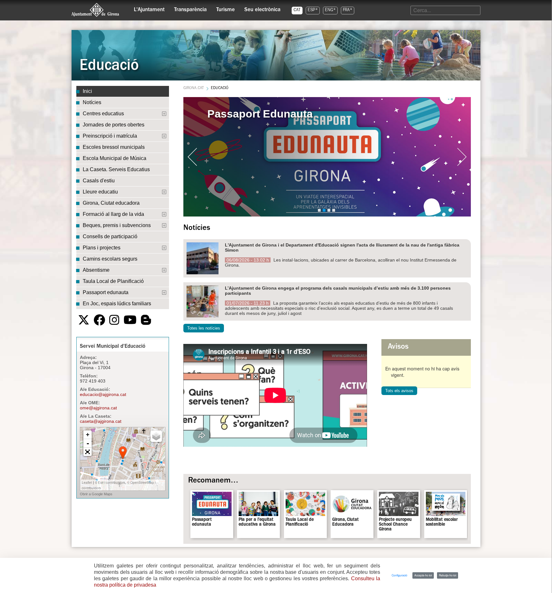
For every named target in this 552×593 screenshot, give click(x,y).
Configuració (399, 575)
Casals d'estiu (99, 180)
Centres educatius (103, 113)
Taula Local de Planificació (113, 281)
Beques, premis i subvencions (117, 225)
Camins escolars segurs (110, 259)
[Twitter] (83, 320)
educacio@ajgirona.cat (103, 394)
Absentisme (96, 270)
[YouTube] (130, 320)
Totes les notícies (203, 328)
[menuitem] (149, 8)
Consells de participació (110, 236)
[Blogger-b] (146, 320)
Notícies (92, 102)
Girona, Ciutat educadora (111, 203)
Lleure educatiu (100, 191)
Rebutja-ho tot (447, 575)
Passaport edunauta (105, 292)
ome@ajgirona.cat (98, 407)
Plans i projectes (101, 247)
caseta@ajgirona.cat (100, 421)
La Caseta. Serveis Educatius (116, 169)
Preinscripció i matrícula (110, 136)
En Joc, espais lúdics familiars (117, 303)
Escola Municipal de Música (114, 158)
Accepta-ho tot (423, 575)
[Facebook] (99, 320)
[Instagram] (114, 320)
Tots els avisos (399, 390)
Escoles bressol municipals (114, 147)
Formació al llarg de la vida (113, 214)
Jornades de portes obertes (113, 124)
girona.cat (193, 88)
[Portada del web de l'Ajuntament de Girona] (95, 10)
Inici (87, 91)
